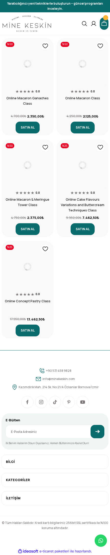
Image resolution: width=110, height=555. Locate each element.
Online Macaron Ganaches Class (27, 101)
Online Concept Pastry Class (27, 301)
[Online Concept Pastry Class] (27, 266)
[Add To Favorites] (45, 46)
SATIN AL (28, 127)
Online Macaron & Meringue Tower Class (27, 202)
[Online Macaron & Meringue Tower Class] (27, 165)
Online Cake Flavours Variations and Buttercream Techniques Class (82, 204)
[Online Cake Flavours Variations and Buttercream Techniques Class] (82, 165)
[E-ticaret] (54, 551)
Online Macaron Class (82, 98)
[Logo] (27, 23)
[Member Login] (94, 24)
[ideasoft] (28, 551)
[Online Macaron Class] (82, 63)
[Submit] (97, 431)
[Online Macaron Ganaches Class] (27, 63)
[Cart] (104, 23)
